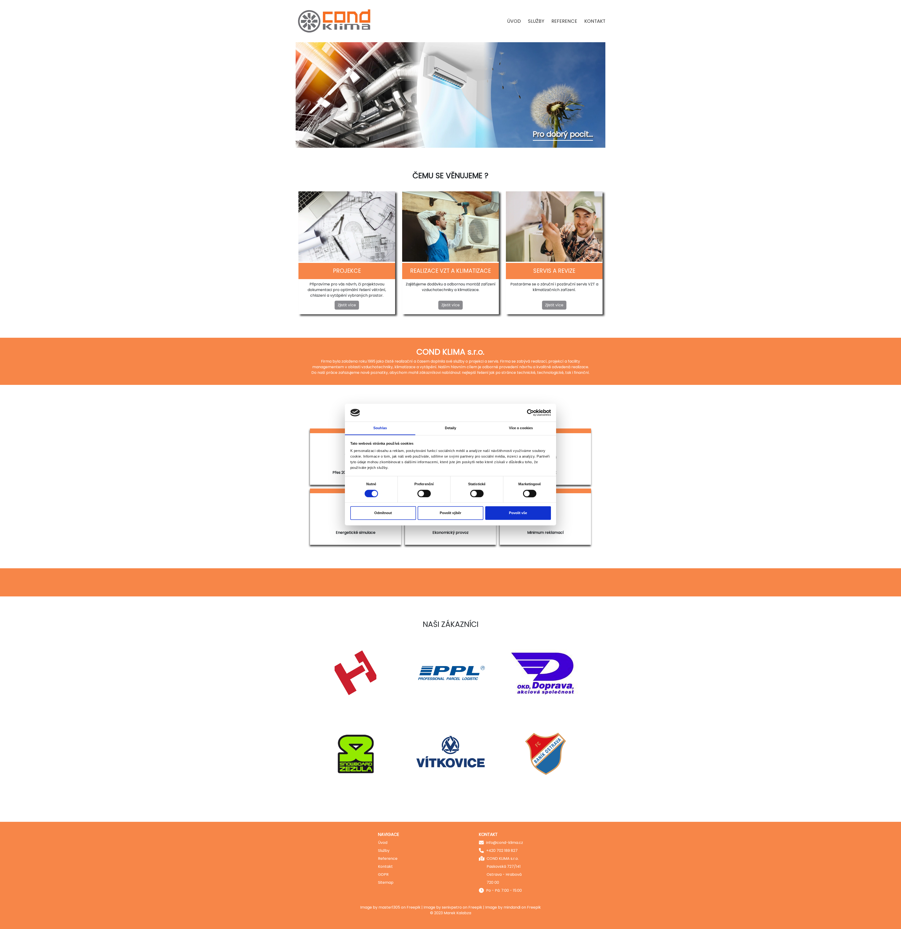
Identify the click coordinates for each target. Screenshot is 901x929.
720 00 (493, 882)
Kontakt (594, 21)
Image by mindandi (502, 907)
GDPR (383, 874)
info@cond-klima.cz (504, 842)
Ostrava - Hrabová (504, 874)
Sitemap (385, 882)
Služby (536, 21)
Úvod (514, 21)
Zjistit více (347, 305)
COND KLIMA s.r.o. (503, 858)
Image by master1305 (380, 907)
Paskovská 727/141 (504, 866)
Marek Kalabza (457, 913)
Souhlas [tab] (380, 428)
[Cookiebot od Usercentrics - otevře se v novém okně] (530, 412)
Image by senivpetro (443, 907)
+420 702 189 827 (502, 850)
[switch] (424, 493)
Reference (564, 21)
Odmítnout (383, 513)
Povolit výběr (450, 513)
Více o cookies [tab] (521, 428)
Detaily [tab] (450, 428)
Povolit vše (518, 513)
